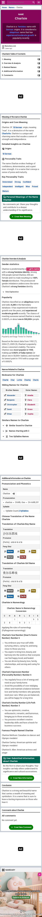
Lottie (19, 380)
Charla (35, 380)
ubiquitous (14, 32)
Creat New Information (22, 778)
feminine (22, 27)
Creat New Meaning (22, 216)
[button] (21, 911)
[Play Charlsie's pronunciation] (13, 493)
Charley (27, 380)
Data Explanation (12, 292)
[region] (20, 96)
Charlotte (6, 133)
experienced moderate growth (20, 35)
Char (13, 380)
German (9, 29)
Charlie (5, 380)
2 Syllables (24, 511)
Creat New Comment (22, 827)
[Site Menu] (38, 2)
